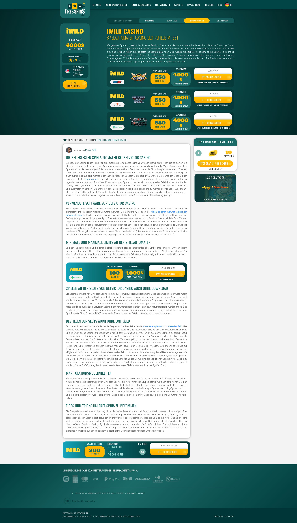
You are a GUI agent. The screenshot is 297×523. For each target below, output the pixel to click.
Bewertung (142, 444)
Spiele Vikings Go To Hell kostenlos (213, 105)
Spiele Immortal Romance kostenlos (213, 128)
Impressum (68, 513)
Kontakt (230, 516)
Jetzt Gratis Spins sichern (214, 163)
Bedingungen (113, 444)
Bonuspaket (181, 69)
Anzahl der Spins (160, 70)
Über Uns (218, 516)
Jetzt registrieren (73, 84)
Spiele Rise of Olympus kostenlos (213, 82)
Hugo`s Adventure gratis (215, 199)
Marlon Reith (90, 150)
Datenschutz (81, 513)
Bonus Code (172, 20)
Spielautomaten (197, 20)
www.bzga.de (138, 493)
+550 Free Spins (180, 83)
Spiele (110, 451)
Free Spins (149, 20)
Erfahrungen (222, 20)
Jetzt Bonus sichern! (211, 77)
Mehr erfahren (166, 279)
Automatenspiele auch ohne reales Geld (162, 326)
